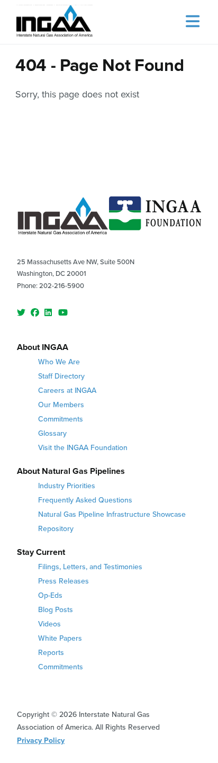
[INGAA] (54, 22)
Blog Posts (55, 609)
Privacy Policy (41, 740)
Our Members (61, 404)
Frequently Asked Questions (85, 500)
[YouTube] (62, 313)
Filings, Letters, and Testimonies (90, 566)
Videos (49, 623)
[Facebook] (35, 313)
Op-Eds (50, 595)
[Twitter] (21, 313)
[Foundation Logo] (155, 217)
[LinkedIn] (48, 313)
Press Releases (63, 581)
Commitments (60, 419)
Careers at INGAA (67, 390)
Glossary (52, 433)
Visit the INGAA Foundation (83, 447)
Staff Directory (61, 376)
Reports (51, 652)
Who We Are (59, 361)
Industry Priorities (66, 485)
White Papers (60, 638)
